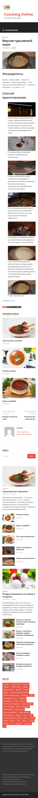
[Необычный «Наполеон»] (8, 565)
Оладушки (22, 698)
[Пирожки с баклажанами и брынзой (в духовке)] (8, 649)
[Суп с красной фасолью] (8, 543)
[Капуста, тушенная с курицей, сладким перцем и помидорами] (8, 638)
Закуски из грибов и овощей (19, 692)
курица (5, 721)
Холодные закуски (9, 718)
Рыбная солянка (9, 371)
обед (18, 721)
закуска (32, 718)
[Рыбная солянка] (19, 369)
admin (14, 48)
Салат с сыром (19, 709)
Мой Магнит (24, 695)
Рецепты (23, 701)
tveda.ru (12, 301)
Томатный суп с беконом (12, 341)
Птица (16, 701)
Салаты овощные (24, 712)
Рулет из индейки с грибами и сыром (23, 654)
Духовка (18, 689)
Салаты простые (8, 715)
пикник (31, 721)
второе (19, 718)
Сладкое (18, 307)
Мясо (32, 695)
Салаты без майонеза (10, 712)
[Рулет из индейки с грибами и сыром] (8, 660)
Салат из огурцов (8, 706)
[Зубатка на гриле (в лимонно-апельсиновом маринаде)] (8, 627)
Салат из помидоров (22, 706)
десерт (25, 718)
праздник (19, 723)
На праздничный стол (10, 698)
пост (12, 723)
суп (4, 726)
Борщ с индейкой (9, 401)
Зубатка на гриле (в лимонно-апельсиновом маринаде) (25, 622)
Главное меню (11, 30)
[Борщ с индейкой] (19, 399)
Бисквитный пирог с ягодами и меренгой (24, 665)
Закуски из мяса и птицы (11, 695)
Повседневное (7, 701)
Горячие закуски (16, 687)
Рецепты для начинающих (11, 704)
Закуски (5, 591)
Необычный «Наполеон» (25, 558)
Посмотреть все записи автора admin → (24, 434)
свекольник (27, 723)
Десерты (5, 37)
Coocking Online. (19, 14)
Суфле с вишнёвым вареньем (23, 548)
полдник (6, 723)
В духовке (6, 684)
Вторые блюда (16, 684)
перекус (24, 721)
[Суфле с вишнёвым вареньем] (8, 554)
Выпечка (25, 684)
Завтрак (25, 689)
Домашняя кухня (8, 689)
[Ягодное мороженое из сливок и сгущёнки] (19, 590)
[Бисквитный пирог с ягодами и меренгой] (8, 671)
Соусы (25, 715)
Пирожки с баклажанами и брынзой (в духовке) (25, 643)
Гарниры (6, 687)
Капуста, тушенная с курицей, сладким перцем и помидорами (25, 633)
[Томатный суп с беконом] (19, 338)
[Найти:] (19, 456)
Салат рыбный (8, 709)
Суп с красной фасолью (25, 536)
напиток (12, 721)
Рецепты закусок (27, 704)
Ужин (30, 715)
